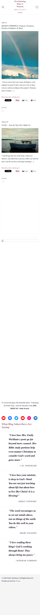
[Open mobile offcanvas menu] (36, 7)
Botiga (18, 581)
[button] (2, 198)
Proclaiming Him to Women (20, 4)
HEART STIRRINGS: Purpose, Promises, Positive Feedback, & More (18, 27)
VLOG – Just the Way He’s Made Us (16, 125)
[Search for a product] (3, 7)
